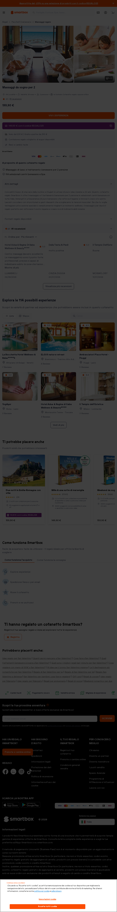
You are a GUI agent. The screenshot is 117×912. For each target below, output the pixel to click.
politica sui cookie (41, 891)
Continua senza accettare (16, 883)
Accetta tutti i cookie (47, 906)
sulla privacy (56, 891)
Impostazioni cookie (47, 899)
